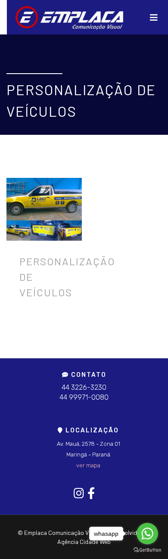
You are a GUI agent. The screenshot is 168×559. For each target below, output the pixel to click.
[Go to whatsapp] (147, 533)
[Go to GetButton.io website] (147, 550)
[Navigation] (153, 17)
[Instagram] (79, 493)
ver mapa (88, 465)
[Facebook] (91, 493)
